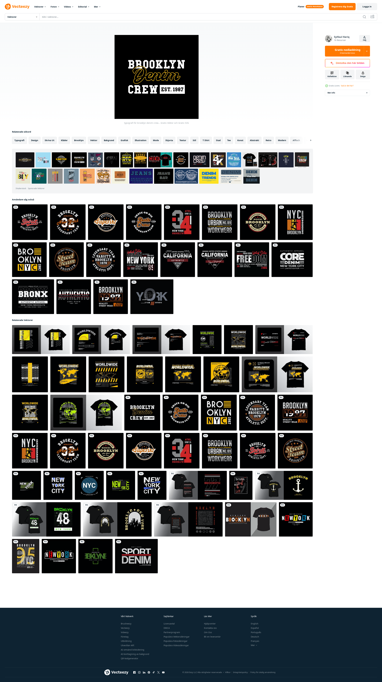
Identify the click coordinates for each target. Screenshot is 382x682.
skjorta (169, 140)
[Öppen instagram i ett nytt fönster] (139, 672)
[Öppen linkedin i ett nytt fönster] (144, 672)
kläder (64, 140)
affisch (296, 140)
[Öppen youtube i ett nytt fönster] (163, 672)
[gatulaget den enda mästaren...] (66, 259)
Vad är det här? (347, 85)
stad (218, 140)
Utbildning (126, 641)
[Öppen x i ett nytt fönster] (158, 672)
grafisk (124, 140)
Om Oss (208, 632)
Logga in (366, 6)
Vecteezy (125, 628)
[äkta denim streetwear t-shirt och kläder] (73, 296)
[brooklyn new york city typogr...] (29, 259)
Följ (364, 40)
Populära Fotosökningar (175, 641)
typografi (19, 140)
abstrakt (254, 140)
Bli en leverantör (212, 636)
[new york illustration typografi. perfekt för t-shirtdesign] (151, 296)
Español (255, 628)
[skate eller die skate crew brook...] (144, 222)
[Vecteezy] (17, 7)
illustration (140, 140)
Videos (67, 6)
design (34, 140)
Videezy (124, 632)
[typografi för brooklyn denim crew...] (142, 413)
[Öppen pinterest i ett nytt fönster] (149, 672)
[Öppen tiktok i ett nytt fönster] (153, 672)
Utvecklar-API (127, 645)
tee (229, 140)
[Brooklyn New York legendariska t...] (68, 222)
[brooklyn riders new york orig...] (257, 222)
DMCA (167, 628)
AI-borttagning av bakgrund (135, 654)
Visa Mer (251, 176)
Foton (54, 6)
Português (256, 632)
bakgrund (109, 140)
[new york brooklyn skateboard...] (295, 222)
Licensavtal (169, 623)
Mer (96, 6)
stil (194, 140)
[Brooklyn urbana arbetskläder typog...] (219, 222)
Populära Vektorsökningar (177, 636)
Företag (124, 636)
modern (282, 140)
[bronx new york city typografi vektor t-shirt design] (33, 296)
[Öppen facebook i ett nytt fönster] (134, 672)
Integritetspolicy (240, 672)
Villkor (228, 672)
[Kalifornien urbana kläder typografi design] (177, 259)
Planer (301, 6)
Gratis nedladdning (347, 51)
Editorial (82, 6)
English (254, 623)
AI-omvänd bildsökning (132, 649)
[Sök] (364, 17)
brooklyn (79, 140)
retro (268, 140)
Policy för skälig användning (262, 672)
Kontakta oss (210, 628)
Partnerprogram (172, 632)
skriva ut (49, 140)
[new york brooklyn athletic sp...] (181, 222)
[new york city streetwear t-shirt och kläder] (296, 519)
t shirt (206, 140)
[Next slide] (308, 140)
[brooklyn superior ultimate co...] (106, 222)
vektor (93, 140)
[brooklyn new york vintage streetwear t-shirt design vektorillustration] (284, 485)
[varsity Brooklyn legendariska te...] (103, 259)
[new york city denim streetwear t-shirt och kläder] (59, 556)
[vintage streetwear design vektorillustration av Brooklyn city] (198, 485)
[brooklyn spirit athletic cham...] (30, 222)
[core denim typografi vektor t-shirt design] (292, 259)
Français (255, 641)
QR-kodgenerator (129, 658)
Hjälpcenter (210, 623)
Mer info (331, 92)
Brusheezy (126, 623)
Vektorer (38, 6)
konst (240, 140)
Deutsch (255, 636)
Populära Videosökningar (176, 645)
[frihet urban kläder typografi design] (251, 259)
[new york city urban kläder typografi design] (140, 259)
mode (156, 140)
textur (183, 140)
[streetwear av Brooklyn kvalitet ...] (110, 296)
